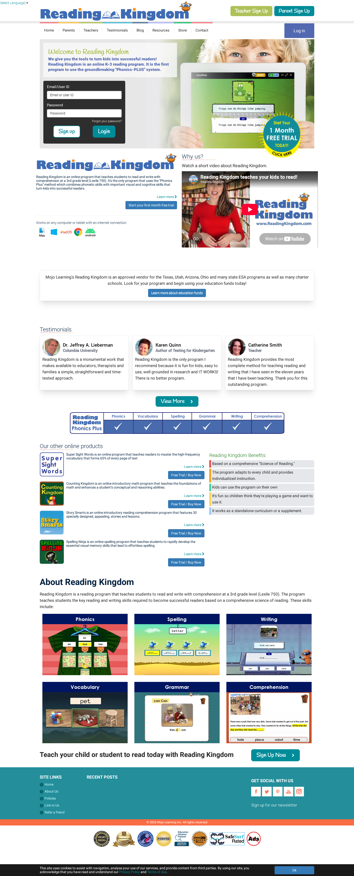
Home (49, 30)
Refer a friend (55, 812)
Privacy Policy (129, 872)
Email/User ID (58, 87)
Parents (69, 30)
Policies (50, 798)
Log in (299, 30)
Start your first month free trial (151, 205)
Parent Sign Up (294, 11)
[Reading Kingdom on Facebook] (256, 791)
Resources (161, 30)
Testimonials (117, 30)
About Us (51, 791)
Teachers (91, 30)
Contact (202, 30)
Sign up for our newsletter (274, 805)
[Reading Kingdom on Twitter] (267, 791)
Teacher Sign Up (251, 11)
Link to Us (52, 805)
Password (55, 105)
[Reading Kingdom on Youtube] (288, 791)
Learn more (166, 197)
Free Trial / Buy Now (186, 475)
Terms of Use (156, 872)
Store (182, 30)
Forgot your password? (107, 121)
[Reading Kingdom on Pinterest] (277, 791)
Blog (140, 30)
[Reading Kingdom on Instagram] (299, 791)
